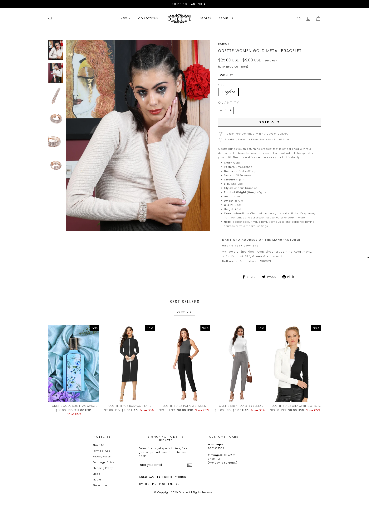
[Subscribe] (189, 465)
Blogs (96, 474)
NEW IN (125, 18)
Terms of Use (101, 451)
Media (97, 479)
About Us (99, 445)
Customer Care (223, 437)
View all (184, 312)
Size (221, 84)
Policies (102, 437)
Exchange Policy (103, 462)
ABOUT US (226, 18)
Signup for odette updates (165, 438)
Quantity (228, 103)
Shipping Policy (103, 468)
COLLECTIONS (148, 18)
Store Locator (102, 485)
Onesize (228, 92)
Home (222, 44)
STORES (205, 18)
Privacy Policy (102, 456)
